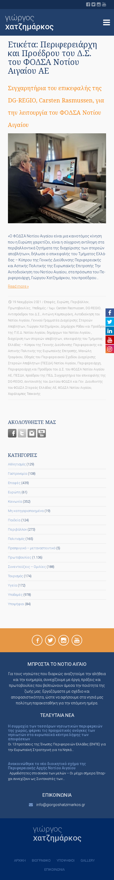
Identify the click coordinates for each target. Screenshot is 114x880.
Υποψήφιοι (16, 604)
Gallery (88, 860)
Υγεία (12, 585)
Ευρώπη (63, 302)
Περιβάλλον (80, 302)
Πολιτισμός (16, 539)
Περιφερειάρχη (89, 363)
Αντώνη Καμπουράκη (57, 314)
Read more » (18, 286)
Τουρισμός (15, 576)
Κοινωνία (15, 501)
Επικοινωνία (54, 869)
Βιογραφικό (41, 860)
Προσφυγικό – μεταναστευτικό (31, 548)
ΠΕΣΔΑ (19, 375)
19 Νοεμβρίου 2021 (26, 302)
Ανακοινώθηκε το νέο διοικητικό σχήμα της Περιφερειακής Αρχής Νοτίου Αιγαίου (47, 766)
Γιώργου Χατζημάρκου (43, 326)
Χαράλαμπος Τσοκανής (24, 394)
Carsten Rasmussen (70, 308)
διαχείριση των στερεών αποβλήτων (35, 339)
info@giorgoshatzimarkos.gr (60, 805)
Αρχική (20, 860)
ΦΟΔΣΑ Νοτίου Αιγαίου (74, 388)
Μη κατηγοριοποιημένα (26, 511)
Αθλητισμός (17, 464)
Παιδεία (14, 520)
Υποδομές (39, 308)
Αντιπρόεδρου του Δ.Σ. (24, 314)
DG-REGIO (93, 308)
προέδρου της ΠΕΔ (39, 375)
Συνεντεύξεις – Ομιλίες (27, 567)
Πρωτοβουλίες (19, 308)
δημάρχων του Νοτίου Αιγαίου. (69, 332)
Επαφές (49, 302)
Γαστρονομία (17, 474)
